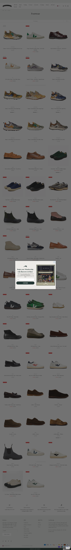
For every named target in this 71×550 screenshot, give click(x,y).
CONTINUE (25, 283)
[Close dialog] (54, 262)
